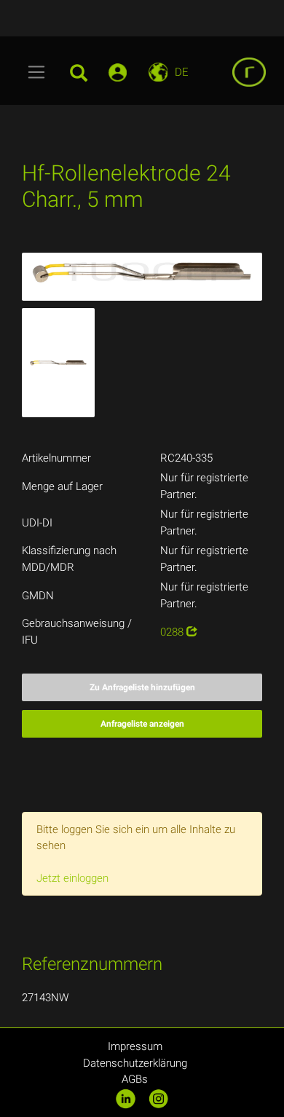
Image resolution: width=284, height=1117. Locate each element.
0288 (173, 632)
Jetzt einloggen (72, 878)
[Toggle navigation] (36, 72)
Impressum (135, 1046)
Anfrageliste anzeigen (142, 724)
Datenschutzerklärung (135, 1063)
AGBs (135, 1079)
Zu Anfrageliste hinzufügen (142, 687)
